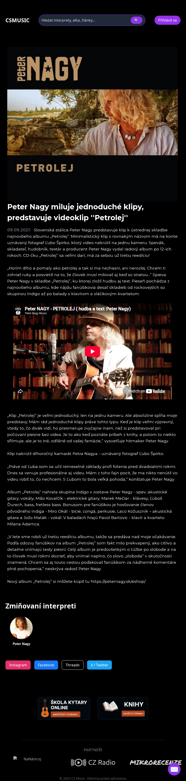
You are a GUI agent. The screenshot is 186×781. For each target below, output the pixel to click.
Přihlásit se (167, 20)
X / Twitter (99, 664)
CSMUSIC (17, 20)
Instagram (18, 664)
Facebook (46, 664)
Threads (73, 664)
